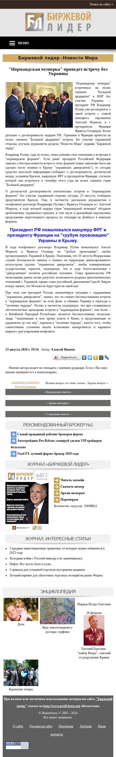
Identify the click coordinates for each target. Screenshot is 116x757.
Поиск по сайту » (101, 4)
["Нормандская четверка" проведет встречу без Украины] (39, 126)
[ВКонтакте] (84, 357)
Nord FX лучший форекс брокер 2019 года (47, 454)
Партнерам (69, 499)
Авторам (86, 726)
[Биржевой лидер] (58, 32)
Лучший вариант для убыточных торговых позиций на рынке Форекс (56, 575)
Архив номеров (72, 493)
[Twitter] (90, 357)
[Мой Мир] (101, 357)
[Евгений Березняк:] (94, 644)
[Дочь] (21, 620)
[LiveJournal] (107, 357)
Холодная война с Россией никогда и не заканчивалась (45, 558)
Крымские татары (21, 689)
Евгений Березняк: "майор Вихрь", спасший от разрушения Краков (94, 653)
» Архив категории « (58, 403)
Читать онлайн (72, 480)
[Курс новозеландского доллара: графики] (57, 623)
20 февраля (94, 613)
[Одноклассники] (95, 357)
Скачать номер (72, 486)
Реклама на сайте (40, 726)
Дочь (21, 624)
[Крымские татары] (21, 685)
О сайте (18, 726)
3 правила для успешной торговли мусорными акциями (47, 570)
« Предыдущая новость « (58, 392)
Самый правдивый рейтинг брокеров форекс (49, 434)
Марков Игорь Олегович (94, 604)
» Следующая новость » (58, 414)
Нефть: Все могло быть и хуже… (31, 564)
